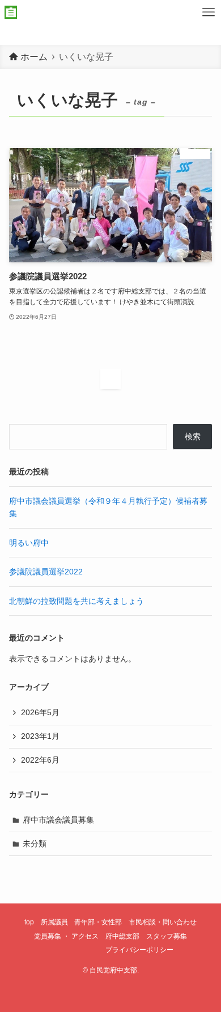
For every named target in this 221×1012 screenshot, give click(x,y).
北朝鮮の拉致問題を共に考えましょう (76, 601)
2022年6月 (40, 759)
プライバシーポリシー (139, 949)
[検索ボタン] (183, 12)
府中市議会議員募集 (58, 819)
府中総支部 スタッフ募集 (146, 936)
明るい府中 (29, 542)
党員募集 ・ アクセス (66, 936)
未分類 (34, 843)
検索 (193, 436)
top (29, 921)
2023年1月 (40, 736)
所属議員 (54, 921)
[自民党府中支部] (11, 12)
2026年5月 (40, 712)
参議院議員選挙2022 (46, 571)
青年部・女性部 (98, 921)
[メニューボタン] (208, 12)
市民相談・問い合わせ (163, 921)
